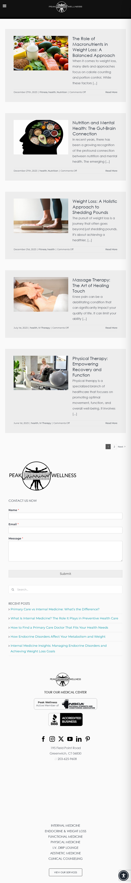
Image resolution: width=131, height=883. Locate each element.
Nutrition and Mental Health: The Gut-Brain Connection (94, 128)
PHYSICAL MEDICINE (65, 842)
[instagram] (52, 739)
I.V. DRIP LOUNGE (65, 848)
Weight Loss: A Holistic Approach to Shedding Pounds (94, 207)
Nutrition (62, 92)
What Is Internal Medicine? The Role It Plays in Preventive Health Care (64, 618)
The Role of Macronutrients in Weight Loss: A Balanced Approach (93, 47)
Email (14, 524)
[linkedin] (79, 739)
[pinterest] (87, 739)
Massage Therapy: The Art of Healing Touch (91, 285)
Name (14, 510)
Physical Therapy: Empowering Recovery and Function (90, 367)
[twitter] (61, 739)
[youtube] (70, 739)
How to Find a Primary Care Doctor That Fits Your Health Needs (59, 627)
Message (16, 538)
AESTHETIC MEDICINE (65, 853)
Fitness (43, 92)
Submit (65, 574)
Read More (111, 92)
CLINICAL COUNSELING (65, 858)
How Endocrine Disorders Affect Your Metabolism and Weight (58, 637)
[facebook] (43, 739)
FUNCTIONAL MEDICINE (65, 836)
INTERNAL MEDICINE (65, 825)
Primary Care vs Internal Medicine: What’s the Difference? (55, 609)
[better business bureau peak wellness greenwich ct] (65, 714)
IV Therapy (44, 327)
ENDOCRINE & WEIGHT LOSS (65, 831)
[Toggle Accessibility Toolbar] (123, 875)
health (52, 92)
